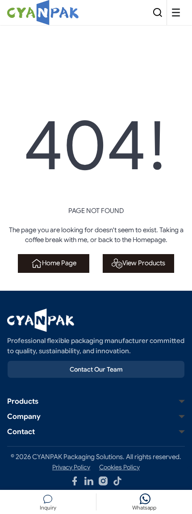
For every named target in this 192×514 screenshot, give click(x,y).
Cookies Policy (119, 467)
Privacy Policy (71, 467)
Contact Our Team (96, 369)
